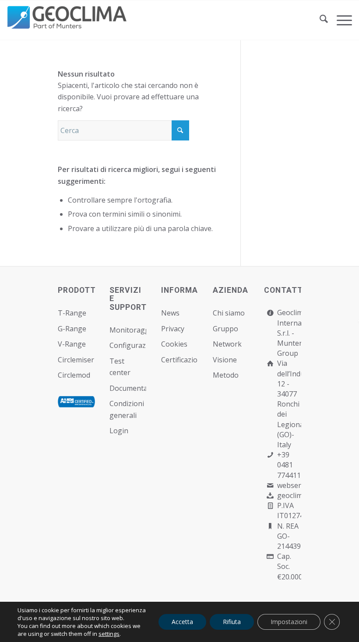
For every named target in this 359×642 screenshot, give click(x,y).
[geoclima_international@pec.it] (270, 496)
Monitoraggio (128, 330)
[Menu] (340, 20)
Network (227, 344)
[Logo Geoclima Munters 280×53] (68, 25)
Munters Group (291, 348)
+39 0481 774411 (289, 465)
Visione (225, 360)
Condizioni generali (126, 409)
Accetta (182, 621)
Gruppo (225, 328)
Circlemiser (76, 360)
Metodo (226, 375)
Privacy (172, 328)
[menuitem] (319, 20)
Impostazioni (289, 621)
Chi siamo (229, 313)
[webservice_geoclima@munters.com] (270, 486)
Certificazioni (179, 360)
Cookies (174, 344)
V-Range (72, 344)
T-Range (72, 313)
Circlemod (74, 375)
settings (109, 634)
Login (118, 430)
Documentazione (128, 388)
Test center (119, 366)
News (170, 313)
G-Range (72, 328)
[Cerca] (319, 20)
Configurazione (128, 345)
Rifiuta (232, 621)
